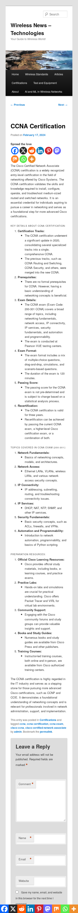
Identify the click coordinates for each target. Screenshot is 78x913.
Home (15, 74)
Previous (18, 105)
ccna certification (37, 724)
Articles (58, 74)
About (15, 91)
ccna (23, 724)
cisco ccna (17, 728)
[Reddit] (32, 150)
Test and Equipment (45, 83)
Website (24, 881)
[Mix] (15, 159)
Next (62, 105)
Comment (26, 784)
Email (25, 859)
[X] (23, 150)
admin (18, 732)
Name (25, 837)
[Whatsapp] (23, 159)
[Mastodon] (57, 150)
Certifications (19, 83)
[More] (32, 159)
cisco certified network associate (45, 728)
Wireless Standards (36, 74)
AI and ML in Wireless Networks (43, 91)
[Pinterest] (48, 150)
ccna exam (56, 724)
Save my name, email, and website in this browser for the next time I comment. (39, 898)
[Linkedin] (40, 150)
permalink (46, 732)
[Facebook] (15, 150)
